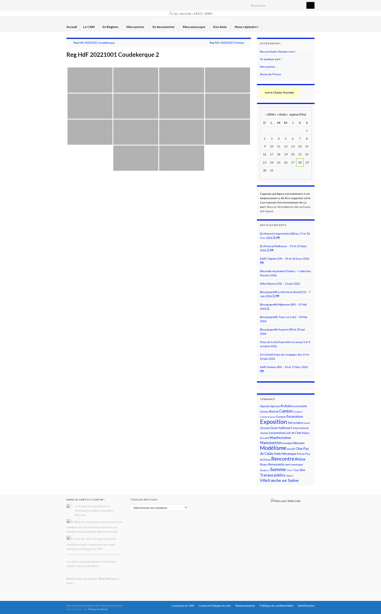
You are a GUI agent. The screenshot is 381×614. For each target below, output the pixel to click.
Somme (278, 469)
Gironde (265, 428)
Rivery (263, 464)
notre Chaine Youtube (279, 92)
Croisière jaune (268, 416)
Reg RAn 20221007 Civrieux (226, 42)
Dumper (281, 416)
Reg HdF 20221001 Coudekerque (94, 42)
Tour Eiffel (299, 470)
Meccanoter (135, 27)
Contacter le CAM (182, 605)
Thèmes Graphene (98, 609)
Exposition (273, 421)
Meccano (298, 443)
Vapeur (289, 475)
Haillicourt (284, 428)
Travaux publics (273, 475)
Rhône (300, 459)
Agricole (275, 406)
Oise (299, 448)
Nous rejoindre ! (247, 27)
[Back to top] (372, 605)
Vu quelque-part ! (271, 59)
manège (287, 443)
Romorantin (276, 464)
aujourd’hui (297, 114)
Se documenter (163, 27)
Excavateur (295, 416)
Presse (301, 453)
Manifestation (280, 438)
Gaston (306, 423)
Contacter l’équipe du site (215, 605)
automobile (300, 406)
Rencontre (282, 459)
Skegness (265, 470)
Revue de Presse (270, 74)
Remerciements (245, 605)
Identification (306, 605)
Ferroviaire (295, 422)
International (300, 428)
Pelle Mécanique (285, 453)
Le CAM (89, 27)
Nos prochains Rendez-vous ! (278, 51)
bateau (264, 411)
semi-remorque (294, 464)
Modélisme (273, 447)
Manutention (271, 442)
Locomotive (277, 433)
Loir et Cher (293, 433)
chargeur (298, 411)
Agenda (264, 406)
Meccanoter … (269, 66)
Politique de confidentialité (276, 605)
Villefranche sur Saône (279, 480)
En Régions (111, 27)
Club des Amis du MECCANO (190, 12)
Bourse (274, 411)
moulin (291, 448)
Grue (273, 428)
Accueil (71, 27)
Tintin (289, 470)
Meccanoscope (194, 27)
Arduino (286, 406)
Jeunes (264, 433)
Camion (286, 411)
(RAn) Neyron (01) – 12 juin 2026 (280, 283)
